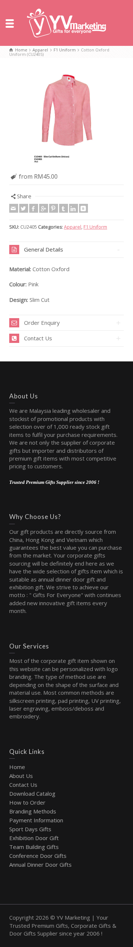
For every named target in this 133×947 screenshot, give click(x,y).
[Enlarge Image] (66, 118)
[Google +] (43, 208)
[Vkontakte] (83, 208)
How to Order (27, 802)
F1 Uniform (95, 227)
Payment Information (36, 820)
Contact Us (23, 784)
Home (17, 767)
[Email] (13, 208)
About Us (21, 775)
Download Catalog (32, 793)
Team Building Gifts (34, 846)
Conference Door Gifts (37, 855)
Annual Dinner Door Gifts (40, 864)
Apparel (72, 227)
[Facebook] (33, 208)
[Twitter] (23, 208)
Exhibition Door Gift (34, 838)
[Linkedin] (73, 208)
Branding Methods (32, 811)
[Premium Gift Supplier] (66, 22)
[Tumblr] (63, 208)
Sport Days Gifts (30, 829)
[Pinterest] (53, 208)
